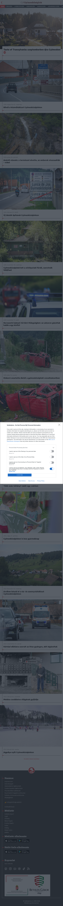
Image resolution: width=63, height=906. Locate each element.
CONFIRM (20, 475)
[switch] (52, 451)
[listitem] (31, 447)
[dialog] (31, 453)
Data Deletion (22, 481)
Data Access (31, 481)
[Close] (59, 425)
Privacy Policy (40, 481)
